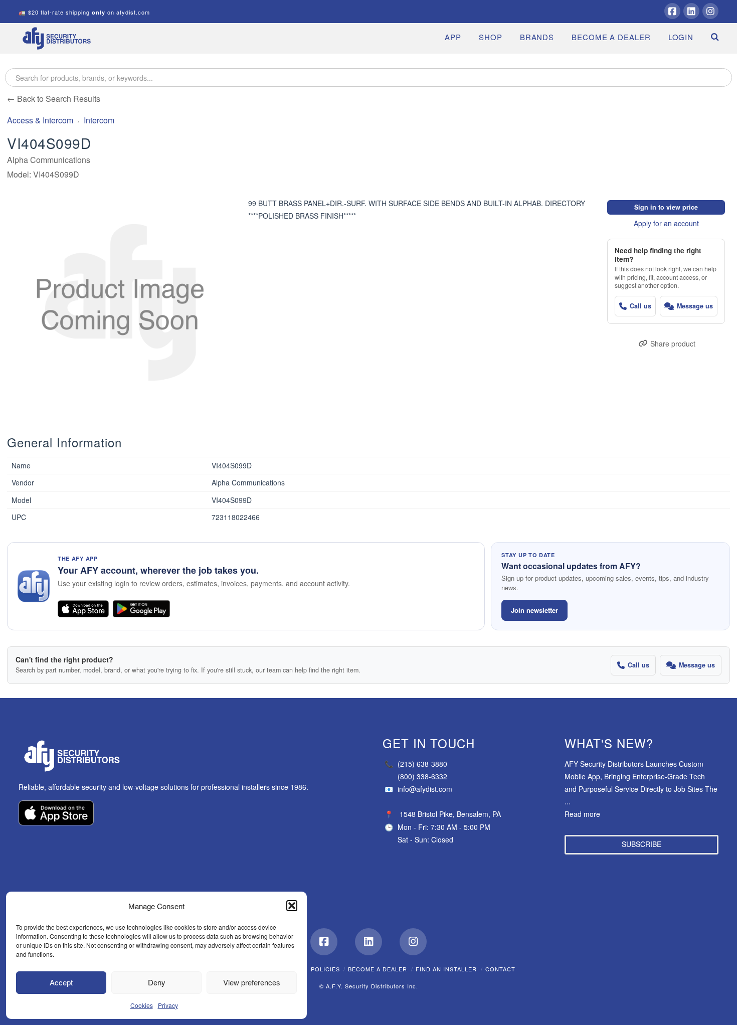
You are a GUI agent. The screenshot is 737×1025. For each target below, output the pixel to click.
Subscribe (641, 844)
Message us (695, 305)
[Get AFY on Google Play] (141, 608)
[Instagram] (710, 11)
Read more (582, 814)
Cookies (141, 1005)
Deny (156, 982)
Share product (672, 343)
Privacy (168, 1005)
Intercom (99, 120)
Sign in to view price (666, 207)
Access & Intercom (40, 120)
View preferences (251, 982)
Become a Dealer (377, 969)
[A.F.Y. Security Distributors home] (169, 756)
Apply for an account (666, 223)
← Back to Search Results (53, 98)
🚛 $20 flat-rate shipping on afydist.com (84, 12)
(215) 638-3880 (416, 764)
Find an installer (446, 969)
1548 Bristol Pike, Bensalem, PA (450, 814)
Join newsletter (534, 610)
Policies (325, 969)
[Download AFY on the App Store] (83, 608)
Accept (61, 982)
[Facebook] (672, 11)
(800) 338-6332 (422, 776)
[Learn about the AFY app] (34, 586)
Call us (640, 305)
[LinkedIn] (691, 11)
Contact (500, 969)
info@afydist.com (418, 789)
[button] (292, 906)
